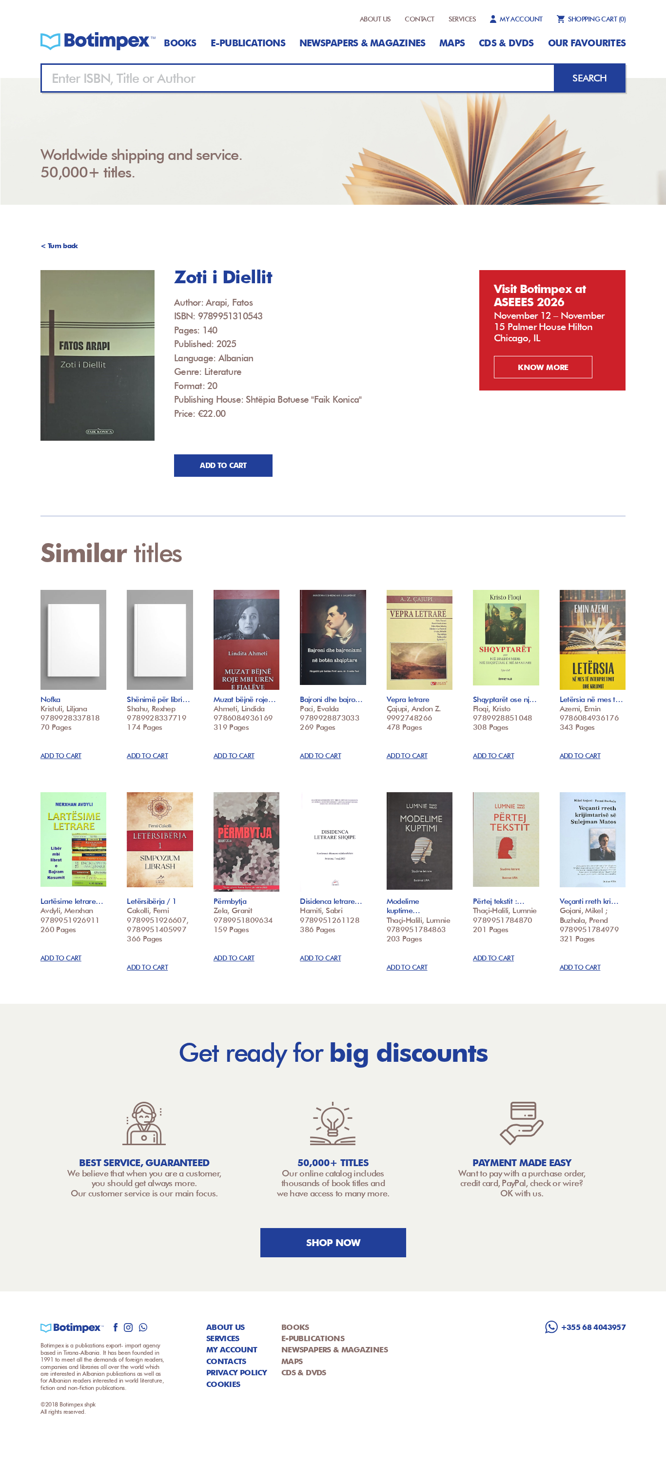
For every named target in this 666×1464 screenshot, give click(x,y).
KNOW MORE (543, 367)
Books (180, 43)
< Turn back (59, 246)
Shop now (333, 1243)
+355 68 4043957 (593, 1327)
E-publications (248, 43)
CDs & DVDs (506, 43)
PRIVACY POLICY (236, 1372)
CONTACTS (226, 1361)
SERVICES (462, 19)
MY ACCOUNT (521, 19)
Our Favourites (587, 43)
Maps (452, 43)
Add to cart (223, 465)
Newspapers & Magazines (362, 43)
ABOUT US (375, 19)
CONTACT (419, 19)
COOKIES (223, 1384)
